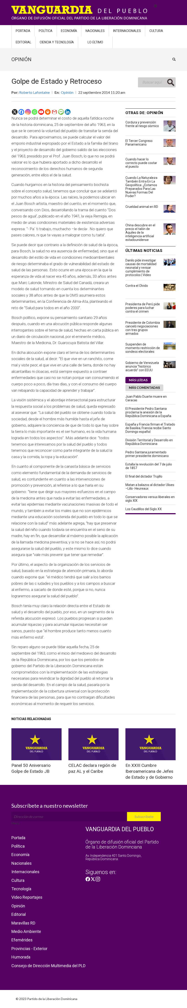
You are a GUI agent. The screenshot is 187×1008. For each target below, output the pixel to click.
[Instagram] (28, 112)
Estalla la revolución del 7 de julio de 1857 (148, 466)
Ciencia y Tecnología (57, 42)
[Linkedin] (67, 112)
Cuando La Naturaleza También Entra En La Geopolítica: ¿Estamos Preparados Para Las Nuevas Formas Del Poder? (141, 187)
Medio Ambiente (26, 931)
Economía (69, 31)
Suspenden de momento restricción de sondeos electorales (142, 347)
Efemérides (22, 939)
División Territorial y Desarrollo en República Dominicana (149, 442)
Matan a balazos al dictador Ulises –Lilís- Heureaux (149, 486)
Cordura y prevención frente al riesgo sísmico (142, 124)
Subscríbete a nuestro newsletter (49, 805)
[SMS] (61, 112)
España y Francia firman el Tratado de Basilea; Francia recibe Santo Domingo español (150, 428)
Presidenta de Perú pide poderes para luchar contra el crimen (142, 307)
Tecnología (21, 888)
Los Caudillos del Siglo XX (143, 509)
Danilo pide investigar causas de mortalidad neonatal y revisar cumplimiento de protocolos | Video (140, 268)
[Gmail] (54, 112)
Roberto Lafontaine (34, 92)
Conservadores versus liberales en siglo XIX (150, 498)
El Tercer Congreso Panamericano (139, 142)
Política (45, 31)
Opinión (67, 92)
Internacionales (127, 31)
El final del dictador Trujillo (143, 476)
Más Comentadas (144, 387)
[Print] (48, 112)
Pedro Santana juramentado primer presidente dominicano (147, 454)
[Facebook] (21, 112)
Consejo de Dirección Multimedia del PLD (48, 965)
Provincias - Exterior (29, 948)
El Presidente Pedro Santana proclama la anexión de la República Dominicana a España (148, 412)
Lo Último (95, 42)
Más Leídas (138, 380)
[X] (15, 112)
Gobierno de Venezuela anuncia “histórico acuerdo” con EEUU (142, 366)
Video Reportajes (26, 897)
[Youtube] (41, 112)
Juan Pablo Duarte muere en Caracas (146, 398)
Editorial (23, 42)
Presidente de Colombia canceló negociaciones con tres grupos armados (142, 328)
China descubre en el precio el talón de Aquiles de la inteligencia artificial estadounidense (140, 232)
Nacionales (95, 31)
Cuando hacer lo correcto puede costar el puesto (141, 162)
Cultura (156, 31)
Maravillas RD (23, 923)
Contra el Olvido (136, 285)
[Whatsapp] (34, 112)
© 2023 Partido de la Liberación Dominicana (46, 999)
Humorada (20, 957)
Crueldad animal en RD (141, 207)
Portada (23, 31)
